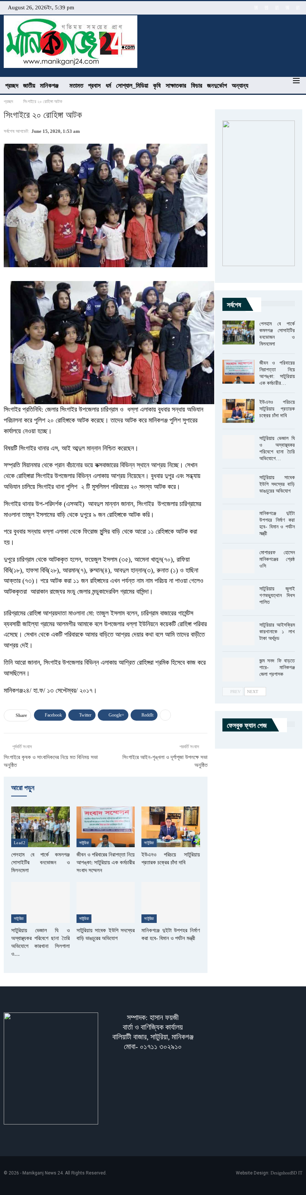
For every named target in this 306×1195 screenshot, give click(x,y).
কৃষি (157, 85)
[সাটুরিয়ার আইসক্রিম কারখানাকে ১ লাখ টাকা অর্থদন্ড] (238, 634)
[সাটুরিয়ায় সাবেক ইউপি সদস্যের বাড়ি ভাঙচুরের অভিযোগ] (105, 902)
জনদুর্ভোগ (217, 85)
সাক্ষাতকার (176, 85)
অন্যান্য (240, 85)
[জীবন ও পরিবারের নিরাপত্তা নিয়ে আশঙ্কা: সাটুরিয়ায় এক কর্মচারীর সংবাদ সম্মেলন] (105, 827)
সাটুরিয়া (84, 842)
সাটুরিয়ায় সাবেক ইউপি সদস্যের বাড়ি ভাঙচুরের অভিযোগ (277, 484)
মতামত (76, 85)
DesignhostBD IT (286, 1173)
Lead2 (19, 842)
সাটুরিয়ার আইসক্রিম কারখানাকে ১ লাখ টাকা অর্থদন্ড (277, 631)
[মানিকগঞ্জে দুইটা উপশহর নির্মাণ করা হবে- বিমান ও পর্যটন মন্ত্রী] (170, 902)
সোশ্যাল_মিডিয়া (132, 85)
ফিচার (196, 85)
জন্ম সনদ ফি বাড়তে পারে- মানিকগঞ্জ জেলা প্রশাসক (277, 667)
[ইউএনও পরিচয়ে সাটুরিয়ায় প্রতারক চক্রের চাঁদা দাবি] (170, 827)
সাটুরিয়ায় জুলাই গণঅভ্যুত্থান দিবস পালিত (277, 595)
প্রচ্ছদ (11, 85)
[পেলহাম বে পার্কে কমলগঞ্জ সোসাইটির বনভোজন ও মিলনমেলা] (40, 827)
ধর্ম (108, 85)
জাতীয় (29, 85)
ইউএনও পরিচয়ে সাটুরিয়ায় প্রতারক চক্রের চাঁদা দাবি (277, 408)
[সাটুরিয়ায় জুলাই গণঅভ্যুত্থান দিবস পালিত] (238, 597)
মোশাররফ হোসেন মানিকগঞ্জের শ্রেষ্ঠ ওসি (277, 559)
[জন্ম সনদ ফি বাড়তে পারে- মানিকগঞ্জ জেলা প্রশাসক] (238, 669)
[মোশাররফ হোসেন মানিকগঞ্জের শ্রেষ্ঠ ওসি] (238, 561)
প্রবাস (94, 85)
